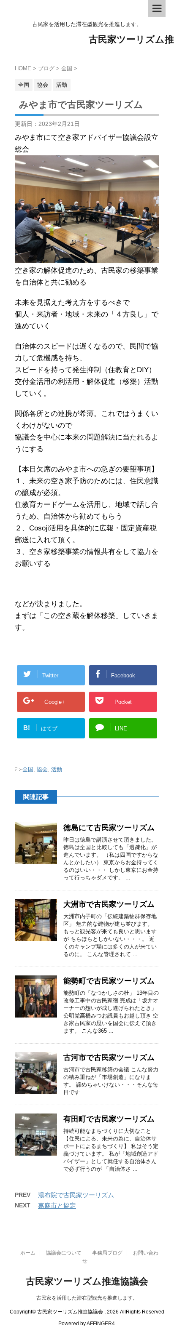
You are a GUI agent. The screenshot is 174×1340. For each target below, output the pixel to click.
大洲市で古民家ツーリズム (109, 904)
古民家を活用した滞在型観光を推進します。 (87, 1298)
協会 (42, 769)
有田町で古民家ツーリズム (109, 1119)
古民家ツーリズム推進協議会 (87, 1281)
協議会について (64, 1253)
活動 (56, 769)
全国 (27, 769)
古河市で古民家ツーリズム (109, 1057)
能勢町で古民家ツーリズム (109, 981)
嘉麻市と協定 (57, 1205)
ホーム (27, 1253)
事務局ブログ (107, 1253)
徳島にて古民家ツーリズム (109, 827)
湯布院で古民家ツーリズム (76, 1195)
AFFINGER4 (101, 1324)
